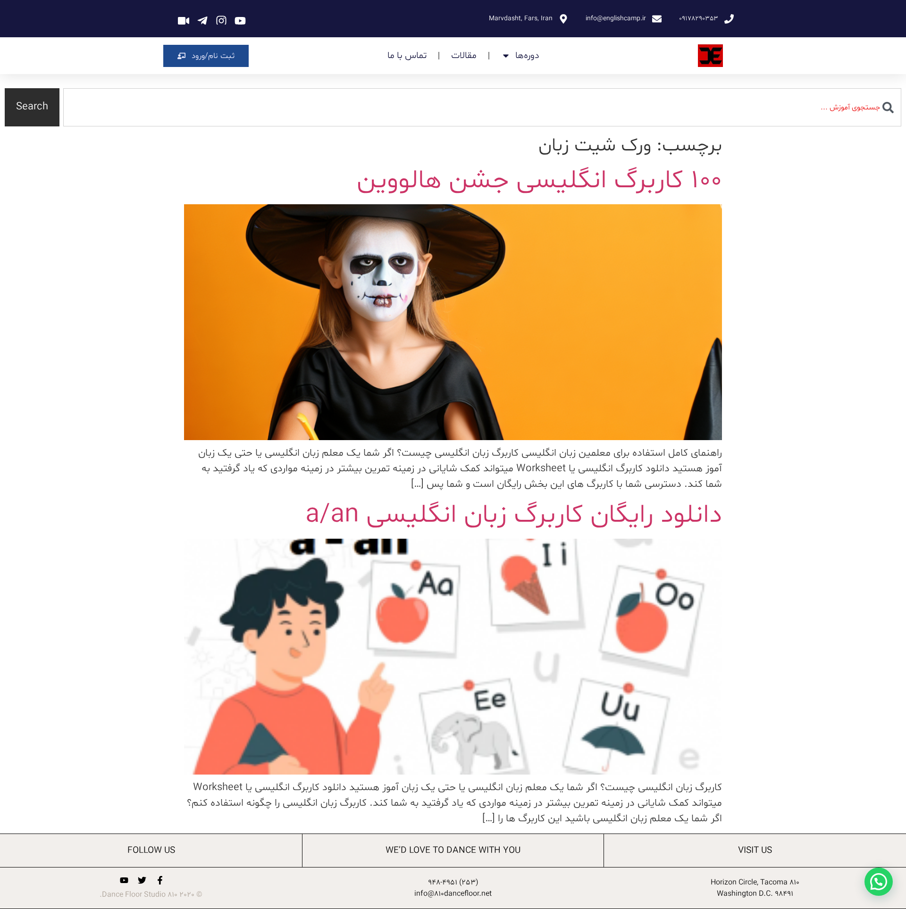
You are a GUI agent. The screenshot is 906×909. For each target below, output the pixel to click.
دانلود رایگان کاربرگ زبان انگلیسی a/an (513, 515)
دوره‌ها (527, 55)
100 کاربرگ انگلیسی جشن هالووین (539, 181)
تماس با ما (407, 55)
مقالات (464, 55)
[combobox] (482, 107)
